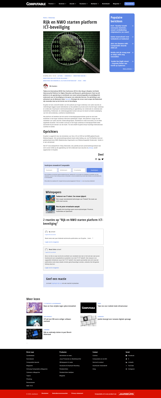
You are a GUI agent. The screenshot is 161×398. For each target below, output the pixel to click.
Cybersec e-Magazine (33, 372)
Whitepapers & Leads (66, 362)
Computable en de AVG (100, 359)
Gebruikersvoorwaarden (60, 393)
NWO (84, 80)
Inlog (94, 369)
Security (68, 99)
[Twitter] (103, 159)
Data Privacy (48, 316)
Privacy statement (77, 393)
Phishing (29, 379)
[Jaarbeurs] (126, 394)
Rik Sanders (53, 86)
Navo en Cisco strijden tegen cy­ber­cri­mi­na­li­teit (60, 306)
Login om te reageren (52, 242)
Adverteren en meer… (66, 355)
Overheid (101, 316)
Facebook (131, 355)
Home (45, 18)
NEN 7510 (29, 386)
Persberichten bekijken (67, 372)
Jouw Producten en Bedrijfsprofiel (70, 359)
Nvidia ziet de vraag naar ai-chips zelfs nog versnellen (120, 54)
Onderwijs (51, 18)
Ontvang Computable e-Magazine (36, 369)
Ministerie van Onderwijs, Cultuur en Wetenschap (59, 80)
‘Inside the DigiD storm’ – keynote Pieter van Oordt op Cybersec (120, 63)
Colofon (95, 355)
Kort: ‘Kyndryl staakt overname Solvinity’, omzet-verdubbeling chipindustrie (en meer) (120, 29)
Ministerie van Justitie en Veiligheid (55, 78)
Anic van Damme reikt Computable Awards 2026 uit (119, 46)
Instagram (131, 369)
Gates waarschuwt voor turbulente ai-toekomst (120, 38)
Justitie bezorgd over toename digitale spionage (114, 319)
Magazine (29, 365)
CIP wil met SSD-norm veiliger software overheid (57, 320)
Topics (28, 376)
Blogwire (62, 376)
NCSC (80, 80)
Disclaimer (45, 393)
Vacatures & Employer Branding (69, 365)
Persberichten (64, 369)
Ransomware (30, 382)
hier (81, 181)
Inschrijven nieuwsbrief (100, 365)
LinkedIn (131, 362)
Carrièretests (30, 355)
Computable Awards (32, 362)
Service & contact (98, 362)
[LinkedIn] (99, 159)
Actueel (60, 76)
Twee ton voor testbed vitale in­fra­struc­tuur (113, 306)
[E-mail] (96, 159)
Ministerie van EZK (79, 76)
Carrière (46, 329)
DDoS (99, 303)
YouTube (131, 365)
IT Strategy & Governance (52, 303)
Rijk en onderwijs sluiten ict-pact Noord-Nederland (58, 333)
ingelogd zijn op (57, 283)
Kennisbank (30, 359)
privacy (90, 148)
